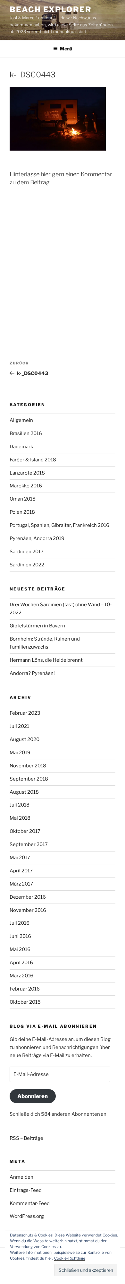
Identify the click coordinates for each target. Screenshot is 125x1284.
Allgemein (21, 420)
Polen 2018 (22, 512)
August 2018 (24, 792)
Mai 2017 (20, 857)
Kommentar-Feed (30, 1203)
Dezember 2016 (28, 897)
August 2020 (24, 739)
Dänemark (21, 447)
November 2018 (28, 766)
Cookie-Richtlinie (69, 1258)
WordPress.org (27, 1216)
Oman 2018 (23, 499)
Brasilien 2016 (26, 433)
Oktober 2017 (25, 831)
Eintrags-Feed (26, 1190)
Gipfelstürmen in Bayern (37, 626)
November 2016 (28, 910)
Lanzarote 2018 (27, 473)
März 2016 (21, 976)
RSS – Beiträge (26, 1138)
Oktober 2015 (25, 1002)
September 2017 (29, 844)
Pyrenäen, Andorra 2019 (37, 538)
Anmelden (21, 1177)
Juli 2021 (19, 726)
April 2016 (21, 962)
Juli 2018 (19, 805)
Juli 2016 (19, 923)
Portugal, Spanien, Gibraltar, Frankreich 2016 (59, 525)
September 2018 (29, 779)
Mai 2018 (20, 818)
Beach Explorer (51, 9)
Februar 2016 (25, 989)
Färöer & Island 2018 (33, 460)
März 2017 (21, 884)
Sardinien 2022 (27, 565)
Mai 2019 (20, 753)
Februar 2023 (25, 713)
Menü (66, 48)
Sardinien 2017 (27, 552)
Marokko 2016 (26, 486)
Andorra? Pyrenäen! (32, 673)
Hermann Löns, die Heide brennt (46, 660)
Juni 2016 (20, 936)
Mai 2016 (20, 949)
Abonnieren (32, 1096)
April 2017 (21, 871)
